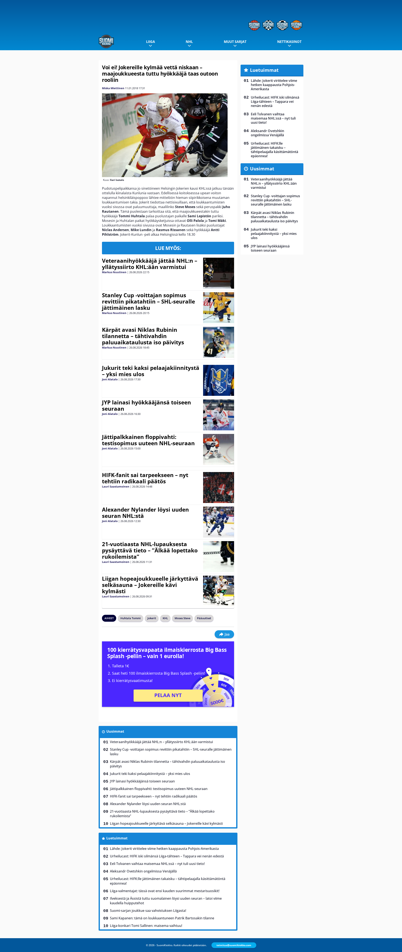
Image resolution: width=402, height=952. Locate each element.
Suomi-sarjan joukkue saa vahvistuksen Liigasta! (148, 910)
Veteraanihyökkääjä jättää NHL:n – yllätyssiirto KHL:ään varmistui (149, 264)
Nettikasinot (289, 41)
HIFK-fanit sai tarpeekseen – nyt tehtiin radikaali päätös (145, 478)
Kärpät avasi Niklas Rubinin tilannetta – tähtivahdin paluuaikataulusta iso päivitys (143, 336)
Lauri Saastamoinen (115, 486)
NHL (189, 41)
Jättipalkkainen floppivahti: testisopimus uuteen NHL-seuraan (148, 440)
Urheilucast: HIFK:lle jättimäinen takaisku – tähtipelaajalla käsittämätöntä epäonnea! (167, 881)
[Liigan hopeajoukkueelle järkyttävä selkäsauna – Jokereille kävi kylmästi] (218, 591)
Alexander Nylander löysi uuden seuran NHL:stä (145, 513)
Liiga (150, 41)
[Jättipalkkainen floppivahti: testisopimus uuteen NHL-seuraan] (218, 449)
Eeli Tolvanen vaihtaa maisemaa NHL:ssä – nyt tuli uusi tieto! (157, 863)
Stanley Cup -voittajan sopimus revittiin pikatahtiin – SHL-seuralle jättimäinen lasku (148, 301)
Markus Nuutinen (114, 272)
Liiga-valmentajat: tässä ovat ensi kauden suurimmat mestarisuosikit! (164, 891)
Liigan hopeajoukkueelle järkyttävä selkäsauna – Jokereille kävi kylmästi (150, 585)
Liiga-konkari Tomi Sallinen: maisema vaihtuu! (146, 925)
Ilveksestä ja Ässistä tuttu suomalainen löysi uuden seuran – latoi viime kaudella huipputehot (166, 900)
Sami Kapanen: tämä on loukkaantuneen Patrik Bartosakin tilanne (162, 918)
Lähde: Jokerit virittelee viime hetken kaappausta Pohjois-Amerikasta (164, 848)
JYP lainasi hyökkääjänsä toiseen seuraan (146, 405)
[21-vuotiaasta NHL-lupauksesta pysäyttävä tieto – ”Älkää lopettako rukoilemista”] (218, 556)
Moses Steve (182, 618)
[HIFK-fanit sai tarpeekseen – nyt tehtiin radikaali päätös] (218, 487)
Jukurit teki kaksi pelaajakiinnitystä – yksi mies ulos (150, 371)
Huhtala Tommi (130, 618)
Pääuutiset (204, 618)
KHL (165, 618)
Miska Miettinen (113, 88)
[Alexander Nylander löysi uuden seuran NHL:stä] (218, 522)
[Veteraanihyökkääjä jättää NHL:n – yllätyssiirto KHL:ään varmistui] (218, 273)
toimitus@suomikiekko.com (233, 945)
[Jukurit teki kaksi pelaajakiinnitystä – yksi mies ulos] (218, 380)
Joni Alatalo (110, 379)
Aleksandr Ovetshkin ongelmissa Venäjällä (143, 871)
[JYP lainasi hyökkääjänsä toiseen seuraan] (218, 414)
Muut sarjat (235, 41)
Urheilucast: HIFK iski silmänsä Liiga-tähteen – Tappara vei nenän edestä (167, 856)
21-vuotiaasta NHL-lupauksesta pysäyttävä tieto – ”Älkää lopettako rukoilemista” (150, 550)
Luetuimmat (117, 838)
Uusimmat (115, 731)
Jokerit (151, 618)
